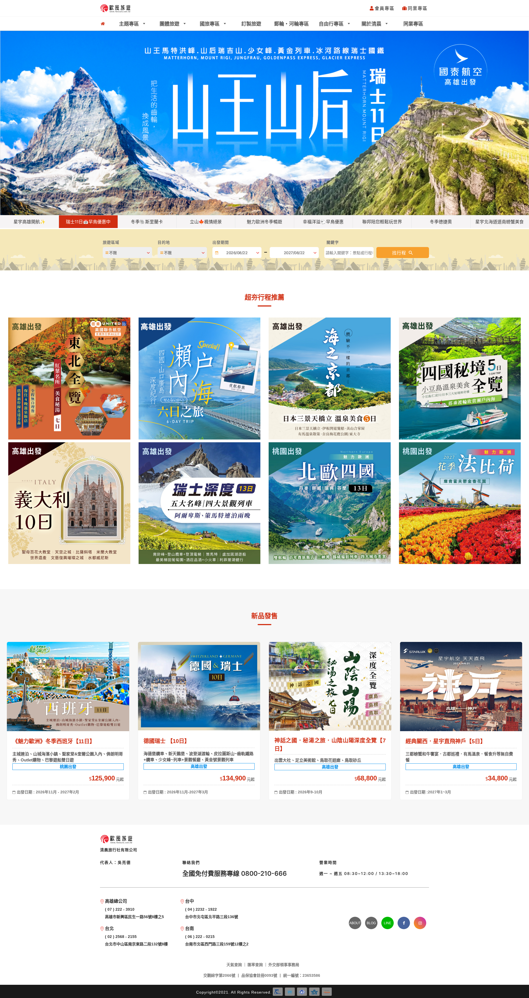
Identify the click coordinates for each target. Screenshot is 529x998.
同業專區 (418, 8)
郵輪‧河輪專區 (291, 23)
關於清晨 (372, 23)
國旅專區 (210, 23)
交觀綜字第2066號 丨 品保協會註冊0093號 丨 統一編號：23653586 (261, 975)
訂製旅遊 (251, 23)
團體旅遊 (170, 23)
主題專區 (129, 23)
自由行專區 (332, 23)
